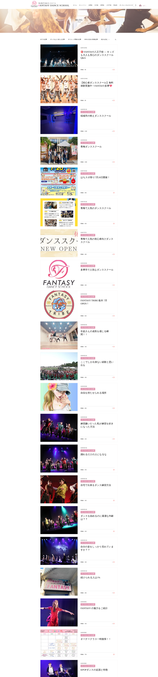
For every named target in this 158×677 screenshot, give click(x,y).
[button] (115, 39)
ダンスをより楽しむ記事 (57, 39)
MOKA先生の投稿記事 (91, 39)
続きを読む (104, 39)
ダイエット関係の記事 (74, 39)
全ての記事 (43, 39)
